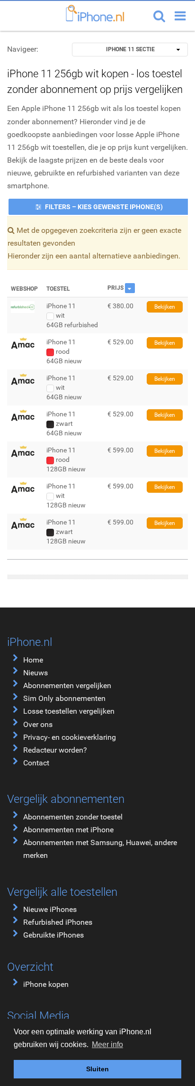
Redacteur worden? (55, 750)
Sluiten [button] (97, 1069)
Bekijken (164, 307)
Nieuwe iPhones (50, 909)
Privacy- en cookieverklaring (69, 737)
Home (33, 659)
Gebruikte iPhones (53, 934)
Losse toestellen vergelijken (69, 711)
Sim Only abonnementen (64, 698)
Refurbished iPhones (57, 922)
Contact (36, 762)
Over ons (38, 724)
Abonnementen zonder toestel (73, 816)
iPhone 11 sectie (130, 49)
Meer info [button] (107, 1044)
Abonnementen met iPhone (68, 829)
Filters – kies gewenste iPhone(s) (103, 207)
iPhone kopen (46, 984)
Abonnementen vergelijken (67, 685)
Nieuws (35, 672)
